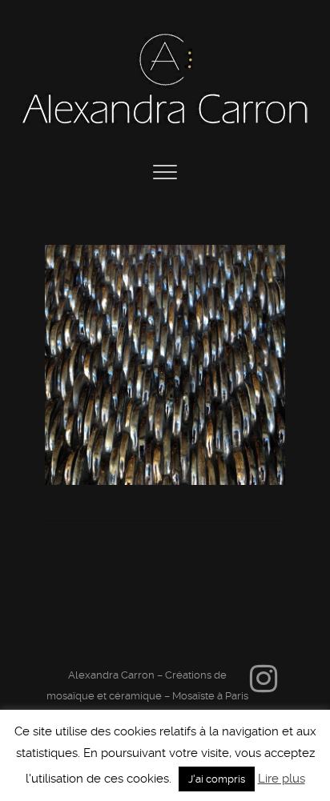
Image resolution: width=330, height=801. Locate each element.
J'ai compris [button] (216, 779)
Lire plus (281, 778)
